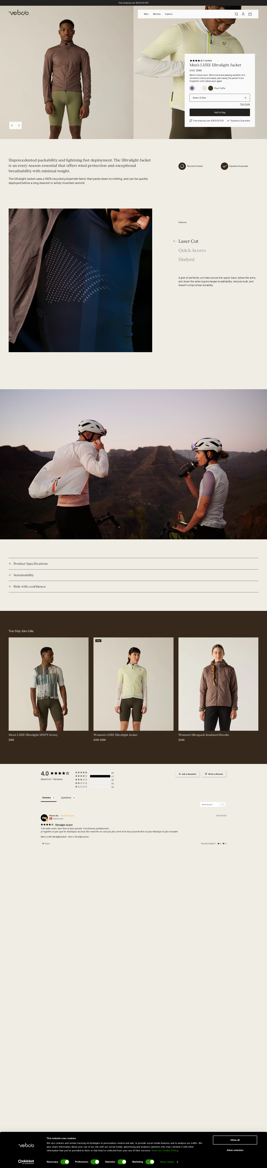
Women (157, 14)
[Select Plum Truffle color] (109, 726)
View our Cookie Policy (165, 1150)
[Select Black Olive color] (98, 726)
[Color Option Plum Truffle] (192, 88)
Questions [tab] (66, 797)
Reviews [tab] (46, 797)
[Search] (236, 14)
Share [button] (47, 843)
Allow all (235, 1140)
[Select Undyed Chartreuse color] (105, 726)
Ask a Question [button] (189, 774)
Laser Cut (188, 241)
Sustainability (24, 575)
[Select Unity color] (13, 726)
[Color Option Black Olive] (210, 88)
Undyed (186, 259)
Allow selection (235, 1150)
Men (146, 14)
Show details (167, 1162)
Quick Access (192, 250)
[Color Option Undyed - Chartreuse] (198, 88)
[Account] (243, 14)
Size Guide (245, 104)
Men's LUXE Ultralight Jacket (53, 836)
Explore (168, 14)
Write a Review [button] (215, 774)
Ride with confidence (30, 586)
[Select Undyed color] (101, 726)
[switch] (95, 1161)
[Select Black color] (186, 726)
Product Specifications (31, 564)
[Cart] (250, 14)
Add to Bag (219, 112)
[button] (219, 843)
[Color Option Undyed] (204, 88)
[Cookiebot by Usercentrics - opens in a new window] (26, 1162)
